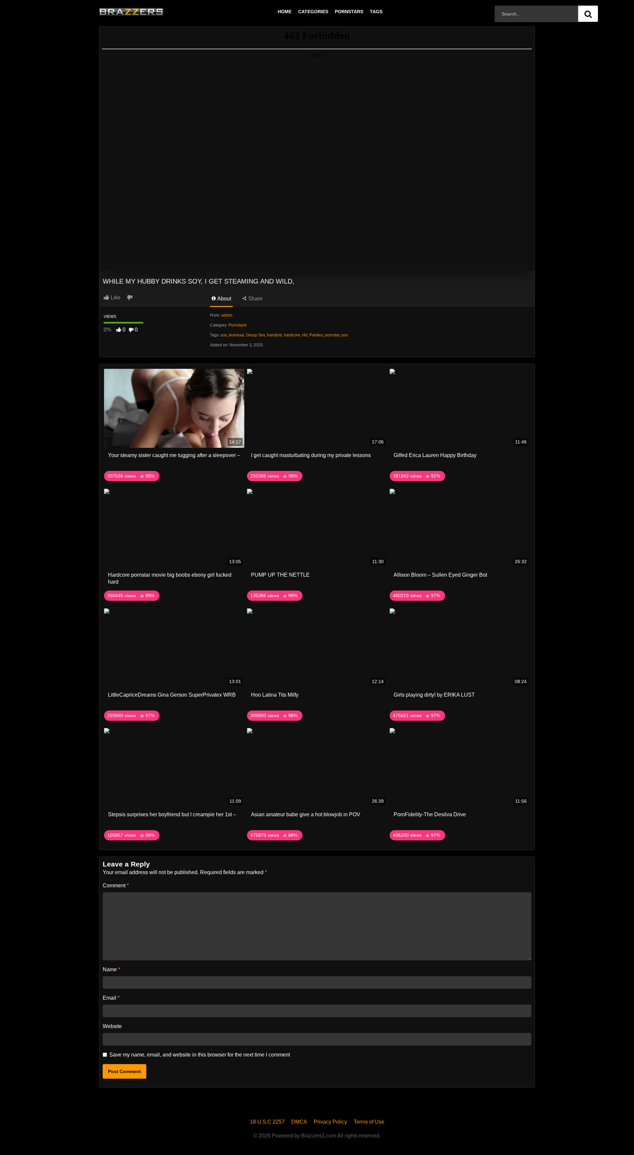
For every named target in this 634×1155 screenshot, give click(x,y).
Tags (376, 11)
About (223, 298)
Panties (316, 335)
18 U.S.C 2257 (267, 1122)
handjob (274, 335)
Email (111, 998)
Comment (116, 885)
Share (255, 298)
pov (344, 335)
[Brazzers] (145, 11)
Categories (313, 11)
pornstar (332, 335)
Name (111, 969)
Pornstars (349, 11)
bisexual (236, 335)
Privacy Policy (330, 1122)
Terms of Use (369, 1122)
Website (112, 1026)
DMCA (299, 1122)
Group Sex (255, 335)
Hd (304, 335)
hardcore (292, 335)
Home (285, 11)
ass (224, 335)
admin (226, 315)
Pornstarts (238, 325)
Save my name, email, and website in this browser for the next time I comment (199, 1055)
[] (588, 14)
